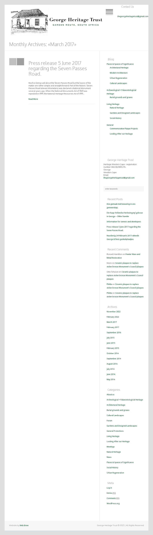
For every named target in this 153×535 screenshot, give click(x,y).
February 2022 (113, 317)
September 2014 (114, 358)
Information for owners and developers (124, 221)
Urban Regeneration (118, 78)
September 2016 (114, 332)
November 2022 (113, 312)
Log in (109, 488)
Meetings (111, 447)
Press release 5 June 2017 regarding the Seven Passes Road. (58, 68)
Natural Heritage (117, 108)
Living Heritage (113, 104)
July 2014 (110, 369)
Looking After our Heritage (121, 134)
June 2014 (111, 374)
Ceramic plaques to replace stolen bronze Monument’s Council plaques (125, 275)
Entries (111, 493)
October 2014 (112, 353)
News (109, 457)
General (110, 125)
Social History (115, 118)
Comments (113, 498)
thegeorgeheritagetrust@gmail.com (132, 16)
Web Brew (24, 525)
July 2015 (110, 338)
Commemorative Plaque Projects (124, 128)
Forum (109, 420)
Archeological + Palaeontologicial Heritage (125, 400)
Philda (109, 284)
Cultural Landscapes (118, 83)
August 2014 (112, 364)
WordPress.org (113, 503)
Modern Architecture (118, 73)
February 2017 (113, 327)
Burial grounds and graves (121, 97)
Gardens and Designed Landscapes (125, 113)
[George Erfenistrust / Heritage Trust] (57, 21)
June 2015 (111, 343)
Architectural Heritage (119, 67)
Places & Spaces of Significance (120, 64)
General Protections (115, 431)
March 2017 (112, 322)
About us (110, 394)
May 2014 (111, 379)
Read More (33, 99)
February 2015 (113, 348)
